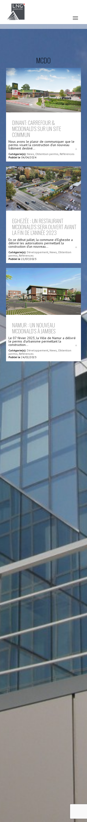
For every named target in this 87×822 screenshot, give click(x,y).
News (30, 154)
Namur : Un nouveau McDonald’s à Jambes (34, 328)
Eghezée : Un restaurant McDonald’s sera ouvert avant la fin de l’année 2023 (44, 226)
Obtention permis (46, 154)
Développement (37, 252)
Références (67, 154)
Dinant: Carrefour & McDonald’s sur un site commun (36, 128)
